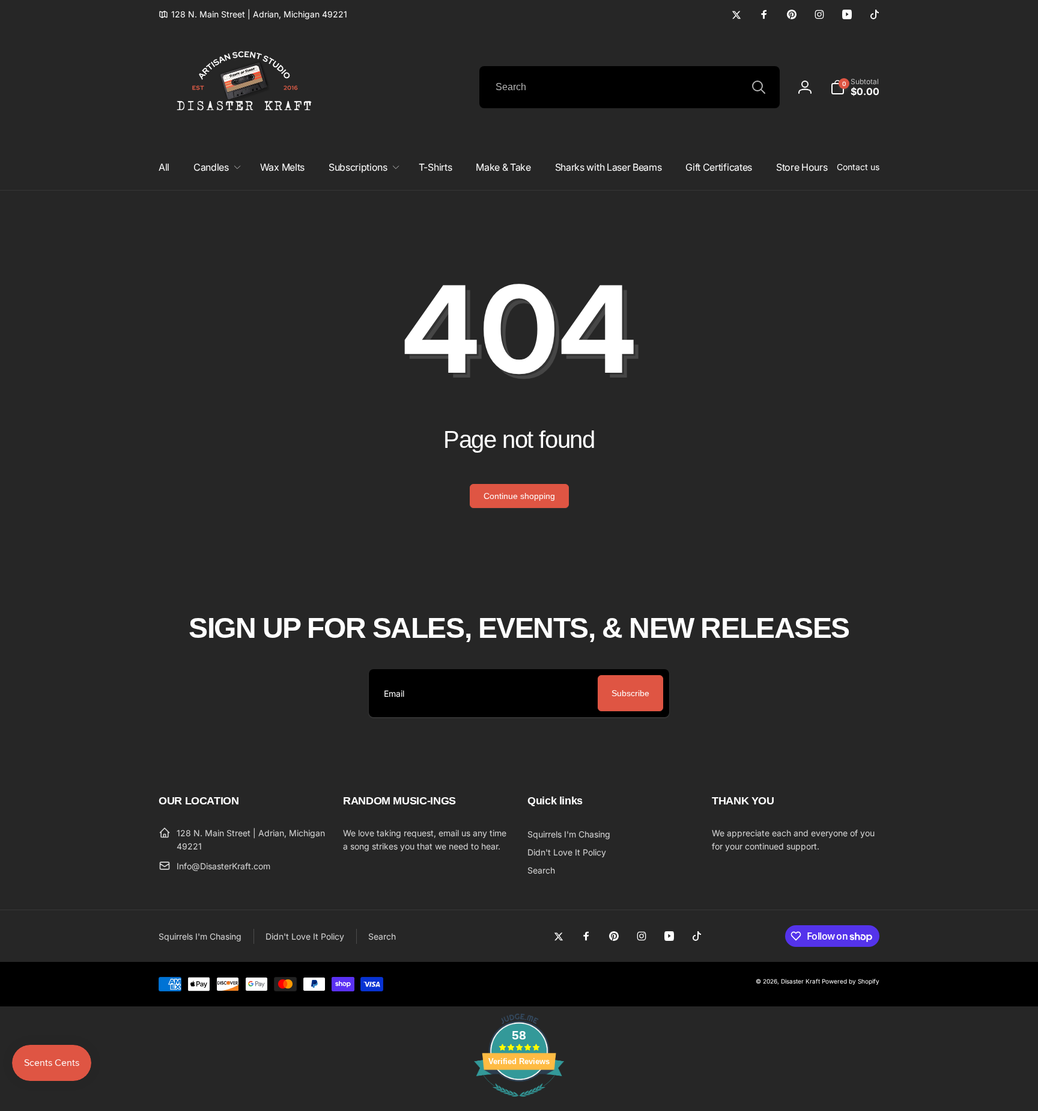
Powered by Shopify (850, 981)
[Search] (759, 87)
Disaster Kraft (800, 981)
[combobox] (629, 87)
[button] (854, 87)
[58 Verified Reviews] (519, 1103)
